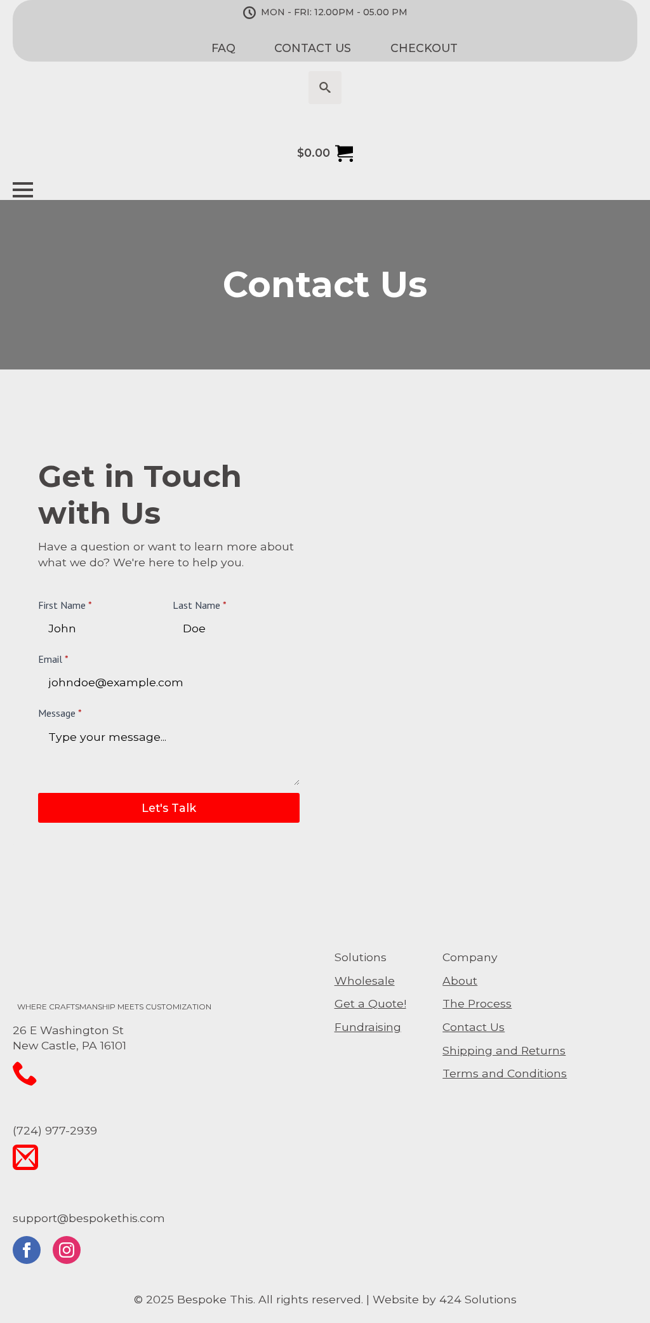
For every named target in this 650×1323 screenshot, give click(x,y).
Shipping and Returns (504, 1050)
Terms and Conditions (504, 1073)
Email (53, 659)
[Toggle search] (325, 87)
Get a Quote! (370, 1003)
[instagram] (67, 1250)
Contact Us (473, 1027)
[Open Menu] (23, 190)
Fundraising (368, 1027)
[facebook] (27, 1250)
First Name (65, 605)
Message (60, 713)
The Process (477, 1003)
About (459, 980)
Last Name (200, 605)
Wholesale (365, 980)
